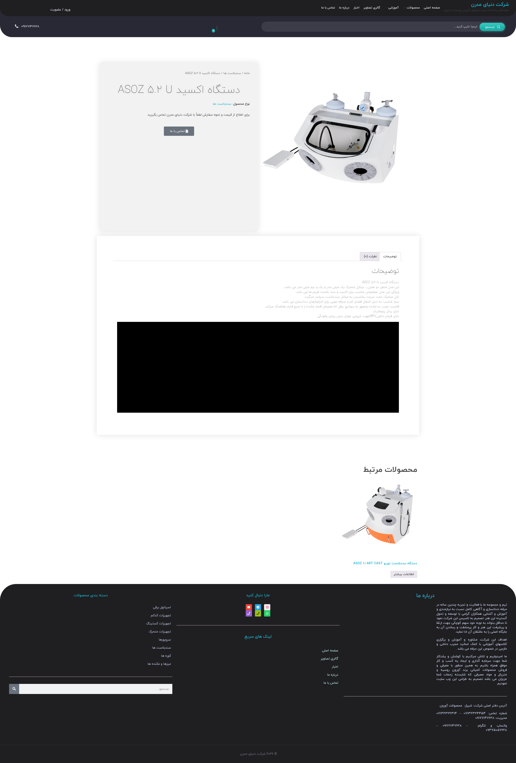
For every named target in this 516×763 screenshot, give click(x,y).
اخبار (335, 667)
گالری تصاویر (329, 658)
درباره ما (332, 675)
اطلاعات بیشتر (404, 574)
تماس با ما (331, 683)
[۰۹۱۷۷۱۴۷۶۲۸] (16, 26)
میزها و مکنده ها (159, 664)
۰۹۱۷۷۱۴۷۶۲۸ (30, 26)
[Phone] (258, 613)
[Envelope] (249, 607)
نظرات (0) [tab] (370, 256)
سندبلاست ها (232, 73)
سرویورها (165, 639)
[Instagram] (267, 607)
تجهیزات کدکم (161, 615)
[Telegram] (258, 607)
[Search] (14, 689)
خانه (247, 73)
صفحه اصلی (330, 650)
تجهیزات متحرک (160, 631)
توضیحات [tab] (390, 256)
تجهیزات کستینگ (158, 623)
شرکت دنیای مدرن (490, 4)
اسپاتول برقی (162, 607)
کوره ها (166, 656)
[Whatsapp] (267, 613)
